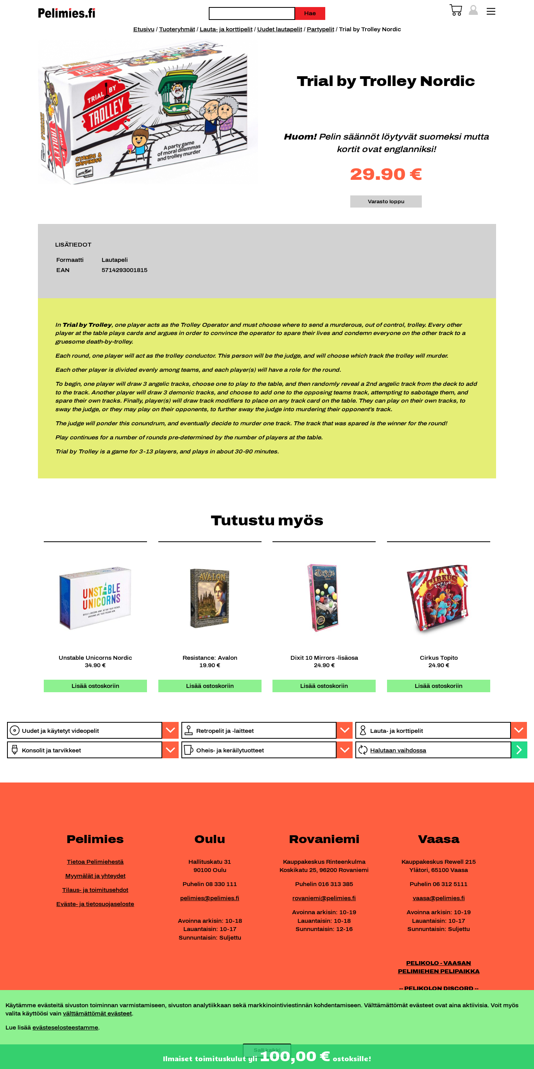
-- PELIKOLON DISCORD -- (438, 988)
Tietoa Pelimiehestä (95, 862)
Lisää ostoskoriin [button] (95, 686)
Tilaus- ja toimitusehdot (95, 890)
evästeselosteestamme (65, 1027)
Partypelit (320, 29)
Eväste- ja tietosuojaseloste (95, 904)
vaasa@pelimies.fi (439, 898)
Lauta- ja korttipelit (226, 29)
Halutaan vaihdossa (398, 750)
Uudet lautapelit (279, 29)
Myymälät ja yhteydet (95, 876)
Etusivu (143, 29)
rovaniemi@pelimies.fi (324, 898)
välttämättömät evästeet (97, 1013)
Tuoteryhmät (177, 29)
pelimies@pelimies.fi (209, 898)
